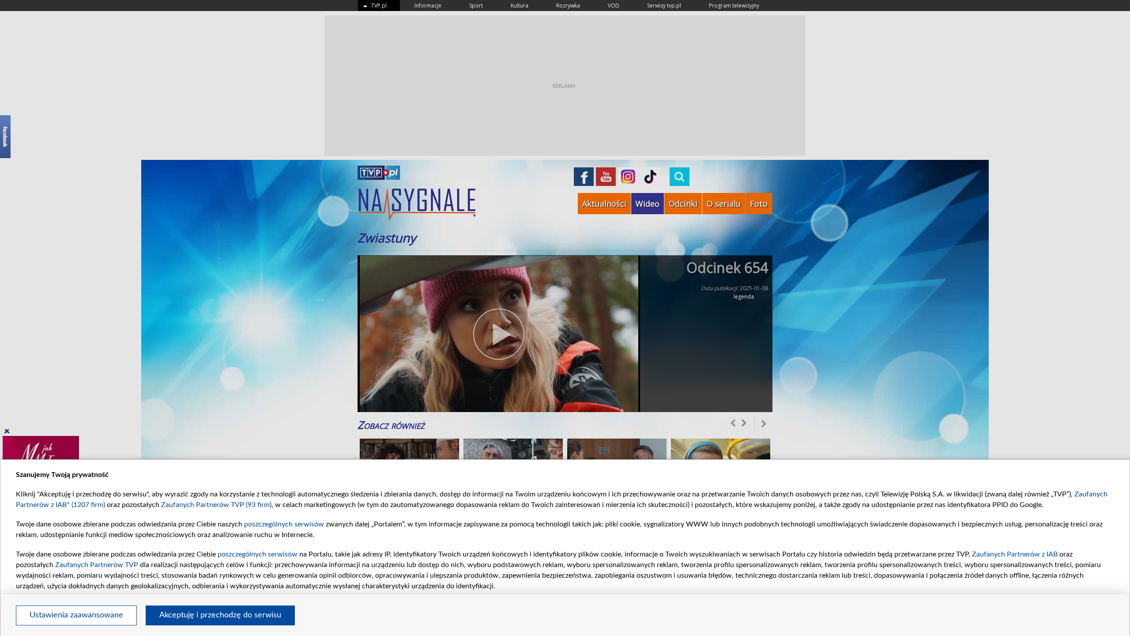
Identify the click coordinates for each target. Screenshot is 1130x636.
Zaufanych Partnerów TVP (96, 564)
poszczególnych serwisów (284, 524)
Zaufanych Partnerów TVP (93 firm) (216, 504)
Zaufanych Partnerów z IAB (1015, 554)
